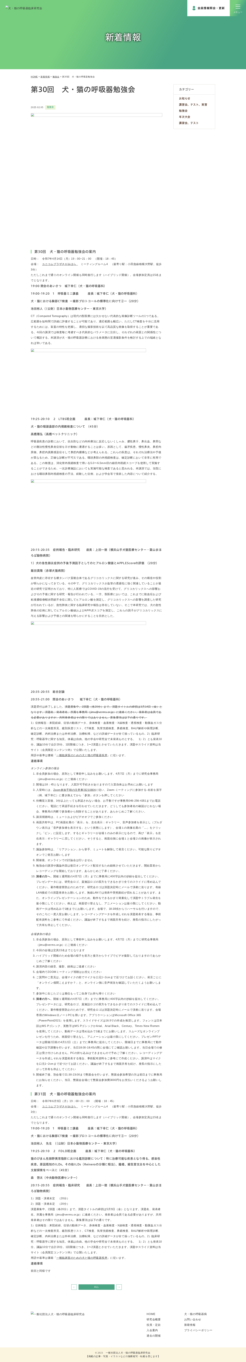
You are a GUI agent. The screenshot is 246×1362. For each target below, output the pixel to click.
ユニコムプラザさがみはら (60, 264)
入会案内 (152, 1330)
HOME (151, 1314)
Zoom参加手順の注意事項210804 (74, 789)
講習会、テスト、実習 (193, 104)
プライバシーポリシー (198, 1330)
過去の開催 (154, 1335)
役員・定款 (154, 1324)
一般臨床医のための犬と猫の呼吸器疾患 (82, 755)
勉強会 (183, 110)
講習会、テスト (189, 123)
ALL (96, 1287)
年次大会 (184, 117)
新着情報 (190, 1324)
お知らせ (184, 98)
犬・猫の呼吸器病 (195, 1314)
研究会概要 (154, 1319)
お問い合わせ (192, 1319)
